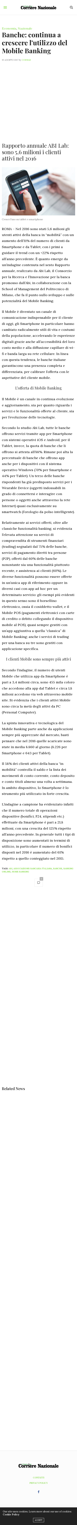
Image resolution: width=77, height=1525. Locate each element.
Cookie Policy (11, 1514)
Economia (9, 28)
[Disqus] (38, 942)
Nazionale (25, 28)
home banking (20, 871)
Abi (10, 868)
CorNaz (26, 60)
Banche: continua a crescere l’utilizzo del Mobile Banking (34, 42)
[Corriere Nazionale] (38, 7)
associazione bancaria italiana (32, 868)
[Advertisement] (38, 99)
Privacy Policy (39, 1482)
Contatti (38, 1477)
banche (57, 868)
